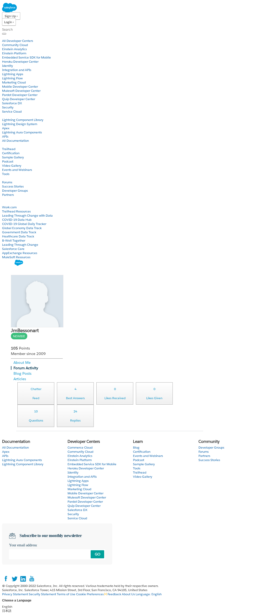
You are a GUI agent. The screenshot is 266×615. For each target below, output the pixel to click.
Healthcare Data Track (18, 236)
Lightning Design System (19, 124)
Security (8, 107)
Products (9, 36)
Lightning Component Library (22, 120)
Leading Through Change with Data (27, 215)
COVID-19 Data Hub (16, 219)
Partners (8, 194)
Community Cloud (15, 45)
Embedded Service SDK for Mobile (26, 57)
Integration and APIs (16, 70)
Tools (5, 174)
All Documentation (15, 140)
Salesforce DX (12, 103)
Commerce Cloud (80, 447)
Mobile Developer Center (20, 86)
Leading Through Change (20, 244)
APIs (5, 136)
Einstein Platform (14, 53)
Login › (9, 22)
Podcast (7, 161)
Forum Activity (26, 368)
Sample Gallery (13, 157)
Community (11, 178)
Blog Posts (22, 373)
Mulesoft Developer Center (21, 90)
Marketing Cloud (14, 82)
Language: (149, 594)
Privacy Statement (15, 594)
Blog (5, 199)
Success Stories (13, 186)
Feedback (114, 594)
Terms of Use (66, 594)
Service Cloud (12, 111)
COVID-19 (9, 203)
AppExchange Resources (19, 253)
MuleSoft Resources (16, 257)
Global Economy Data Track (22, 228)
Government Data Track (19, 232)
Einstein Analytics (14, 49)
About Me (22, 362)
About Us (128, 594)
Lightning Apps (12, 74)
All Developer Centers (17, 40)
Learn (6, 145)
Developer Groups (15, 190)
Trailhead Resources (16, 211)
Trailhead (8, 149)
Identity (7, 65)
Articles (20, 379)
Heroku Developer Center (20, 61)
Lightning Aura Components (22, 132)
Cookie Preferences (90, 594)
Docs (6, 115)
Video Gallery (11, 165)
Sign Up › (11, 16)
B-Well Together (13, 240)
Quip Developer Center (18, 99)
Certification (10, 153)
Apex (5, 128)
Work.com (9, 207)
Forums (7, 182)
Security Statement (43, 594)
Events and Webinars (17, 169)
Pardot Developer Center (19, 95)
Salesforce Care (13, 249)
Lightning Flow (12, 78)
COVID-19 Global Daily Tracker (24, 224)
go (97, 554)
